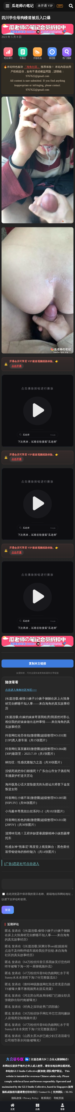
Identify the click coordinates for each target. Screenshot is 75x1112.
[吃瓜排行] (8, 53)
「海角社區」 (32, 66)
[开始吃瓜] (37, 53)
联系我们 (46, 1098)
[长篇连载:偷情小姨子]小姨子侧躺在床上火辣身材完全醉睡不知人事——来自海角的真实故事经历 (37, 703)
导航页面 (59, 1098)
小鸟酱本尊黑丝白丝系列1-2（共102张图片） (35, 811)
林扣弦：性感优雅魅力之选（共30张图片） (34, 762)
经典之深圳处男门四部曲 (41, 1006)
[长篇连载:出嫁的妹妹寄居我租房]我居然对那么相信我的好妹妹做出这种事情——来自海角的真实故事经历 (37, 721)
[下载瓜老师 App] (59, 6)
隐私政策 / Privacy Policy (25, 1098)
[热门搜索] (66, 53)
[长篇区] (23, 53)
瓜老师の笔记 (23, 6)
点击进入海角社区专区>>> (21, 689)
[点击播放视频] (37, 410)
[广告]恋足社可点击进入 (21, 864)
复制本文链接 (37, 663)
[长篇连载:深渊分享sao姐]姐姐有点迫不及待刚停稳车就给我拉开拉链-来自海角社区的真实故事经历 (36, 951)
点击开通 (17, 366)
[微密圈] (52, 53)
